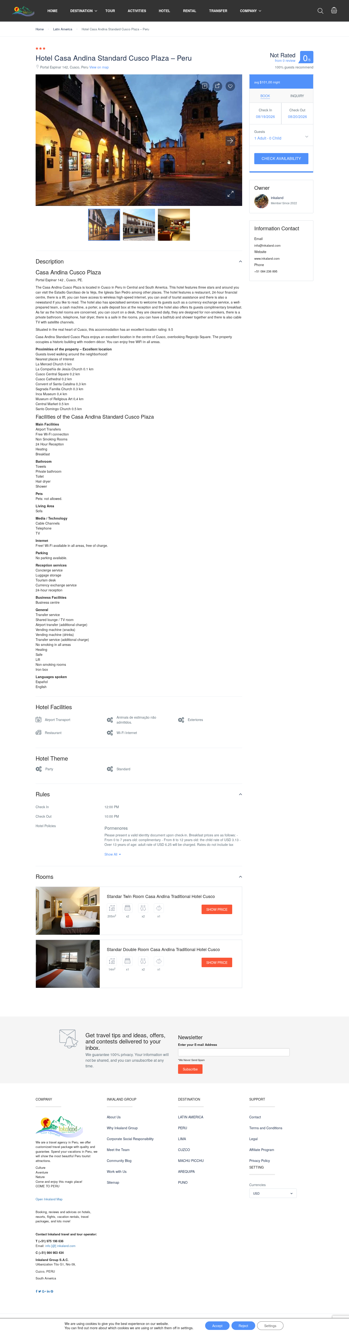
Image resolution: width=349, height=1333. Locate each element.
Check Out (297, 110)
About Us (114, 1117)
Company (248, 10)
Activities (137, 10)
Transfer (218, 10)
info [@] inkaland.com (60, 1245)
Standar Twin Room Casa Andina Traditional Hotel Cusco (161, 896)
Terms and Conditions (265, 1127)
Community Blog (119, 1160)
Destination (81, 10)
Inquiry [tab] (297, 95)
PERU (182, 1127)
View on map (99, 67)
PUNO (183, 1182)
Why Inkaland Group (122, 1127)
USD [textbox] (256, 1193)
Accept (217, 1325)
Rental (189, 10)
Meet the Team (118, 1149)
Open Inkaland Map (49, 1199)
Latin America (62, 29)
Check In (265, 110)
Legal (253, 1138)
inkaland (277, 197)
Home (52, 10)
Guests (259, 131)
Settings (270, 1325)
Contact (255, 1117)
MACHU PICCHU (191, 1160)
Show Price (216, 909)
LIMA (182, 1138)
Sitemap (113, 1182)
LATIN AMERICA (190, 1117)
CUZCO (184, 1149)
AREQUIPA (186, 1171)
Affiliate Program (261, 1149)
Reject (243, 1325)
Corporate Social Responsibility (130, 1138)
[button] (230, 194)
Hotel (164, 10)
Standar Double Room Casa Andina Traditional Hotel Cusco (163, 949)
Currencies (257, 1184)
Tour (110, 10)
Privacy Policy (259, 1160)
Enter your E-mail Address (197, 1044)
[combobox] (273, 1193)
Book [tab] (265, 95)
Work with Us (117, 1171)
